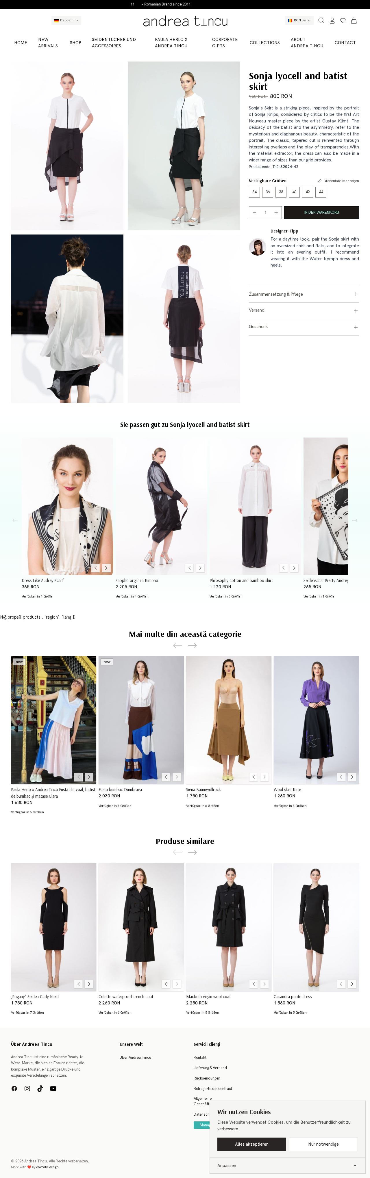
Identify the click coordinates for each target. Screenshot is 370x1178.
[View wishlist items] (343, 20)
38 (281, 192)
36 (268, 192)
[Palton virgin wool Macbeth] (228, 927)
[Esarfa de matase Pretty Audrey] (67, 506)
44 (321, 192)
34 (254, 192)
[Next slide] (355, 520)
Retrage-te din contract (213, 1088)
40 (294, 192)
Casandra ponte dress (293, 996)
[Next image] (106, 568)
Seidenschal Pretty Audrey (326, 580)
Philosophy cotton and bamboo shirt (241, 580)
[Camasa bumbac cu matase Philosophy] (255, 506)
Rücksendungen (207, 1078)
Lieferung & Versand (210, 1068)
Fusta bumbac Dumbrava (120, 789)
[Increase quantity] (276, 212)
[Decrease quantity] (254, 212)
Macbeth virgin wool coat (208, 996)
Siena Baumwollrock (203, 789)
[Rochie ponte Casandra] (316, 927)
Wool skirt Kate (287, 789)
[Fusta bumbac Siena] (228, 720)
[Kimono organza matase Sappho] (161, 506)
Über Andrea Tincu (135, 1057)
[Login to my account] (332, 20)
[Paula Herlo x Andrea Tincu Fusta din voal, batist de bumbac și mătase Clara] (53, 720)
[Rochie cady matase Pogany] (53, 927)
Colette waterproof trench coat (126, 996)
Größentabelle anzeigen (341, 181)
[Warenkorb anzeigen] (353, 20)
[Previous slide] (15, 520)
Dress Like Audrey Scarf (43, 580)
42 (308, 192)
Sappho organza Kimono (137, 580)
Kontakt (200, 1057)
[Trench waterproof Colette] (141, 927)
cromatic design (47, 1167)
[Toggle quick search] (321, 20)
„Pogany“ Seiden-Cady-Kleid (35, 996)
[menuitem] (21, 43)
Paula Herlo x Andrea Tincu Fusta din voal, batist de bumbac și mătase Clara (53, 793)
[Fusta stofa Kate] (316, 720)
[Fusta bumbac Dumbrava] (141, 720)
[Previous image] (95, 568)
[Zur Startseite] (185, 20)
